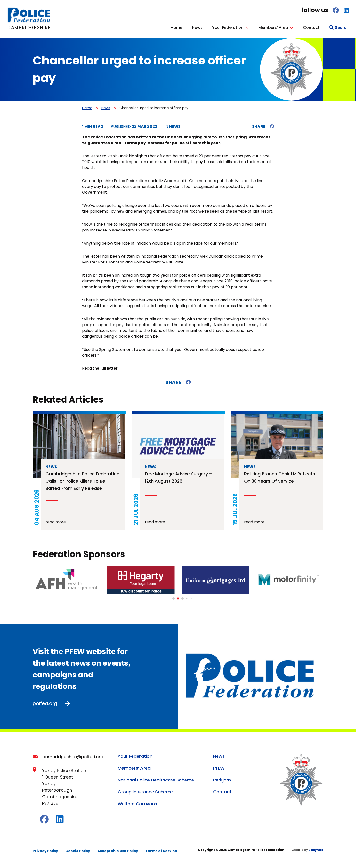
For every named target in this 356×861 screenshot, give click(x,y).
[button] (173, 598)
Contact (311, 27)
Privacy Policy (45, 850)
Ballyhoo (316, 850)
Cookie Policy (77, 850)
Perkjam (222, 780)
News (197, 27)
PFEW (218, 768)
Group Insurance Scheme (145, 792)
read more (56, 522)
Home (176, 27)
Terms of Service (161, 850)
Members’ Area (273, 27)
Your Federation (227, 27)
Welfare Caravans (137, 804)
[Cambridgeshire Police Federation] (29, 21)
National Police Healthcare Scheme (156, 780)
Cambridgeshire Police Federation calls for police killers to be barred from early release (82, 481)
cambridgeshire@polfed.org (72, 757)
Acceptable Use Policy (117, 850)
